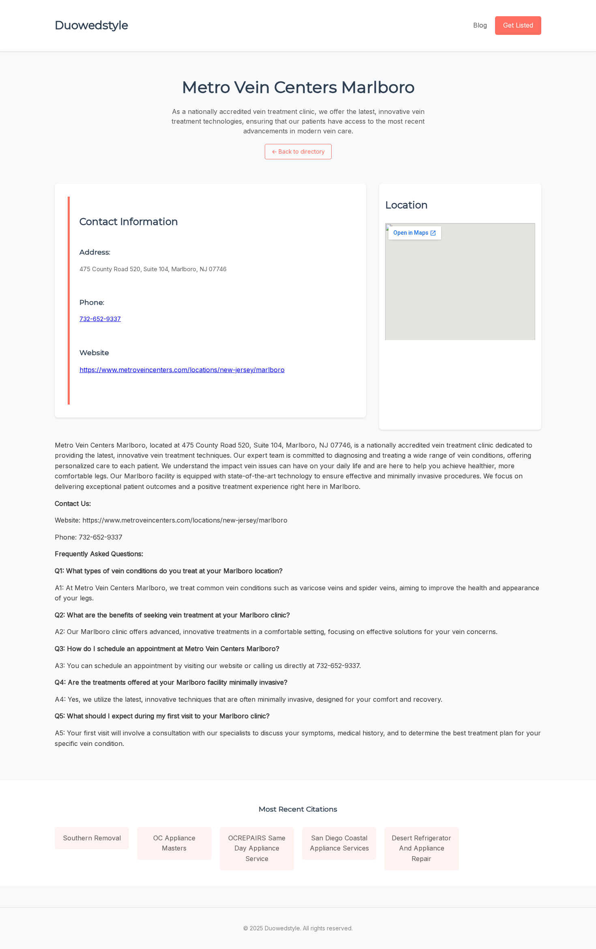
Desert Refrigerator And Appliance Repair (421, 848)
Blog (480, 25)
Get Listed (518, 25)
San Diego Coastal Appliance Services (339, 843)
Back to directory (298, 151)
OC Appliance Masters (174, 843)
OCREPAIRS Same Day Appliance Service (256, 848)
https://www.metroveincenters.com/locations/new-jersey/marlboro (182, 370)
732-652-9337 (100, 319)
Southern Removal (92, 838)
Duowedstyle (91, 25)
